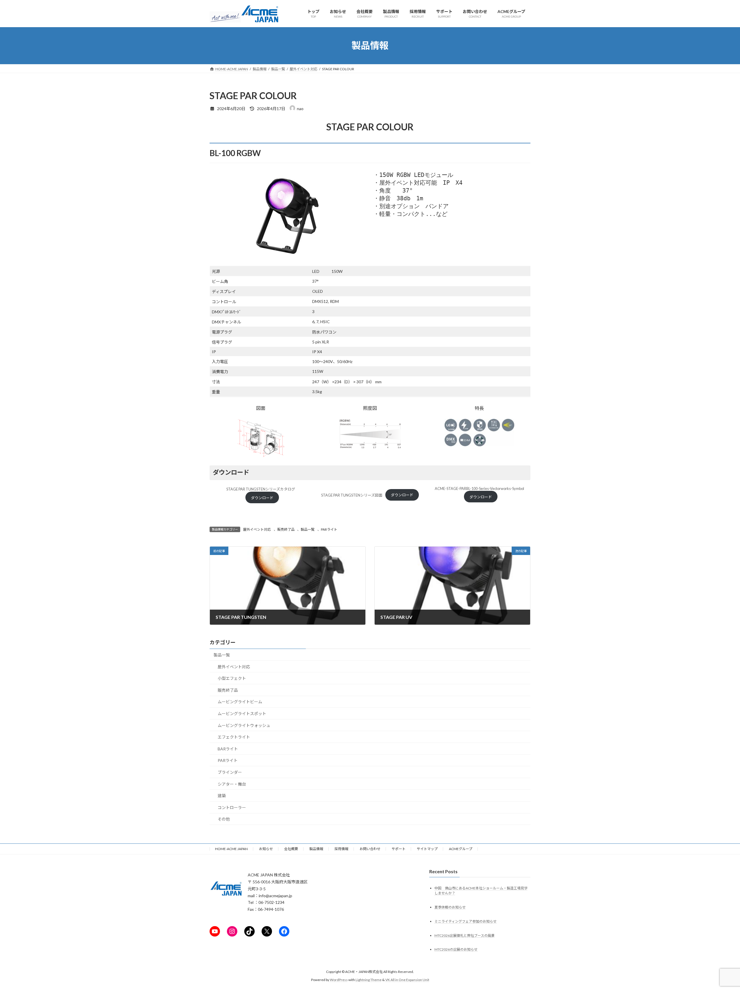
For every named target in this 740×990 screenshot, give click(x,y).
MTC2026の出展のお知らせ (456, 950)
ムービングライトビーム (240, 702)
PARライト (329, 529)
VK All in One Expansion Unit (407, 980)
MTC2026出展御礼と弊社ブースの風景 (464, 935)
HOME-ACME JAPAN (231, 849)
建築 (222, 795)
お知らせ (266, 849)
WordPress (339, 980)
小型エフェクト (232, 678)
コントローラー (232, 807)
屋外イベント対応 (257, 529)
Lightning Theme (369, 980)
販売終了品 (286, 529)
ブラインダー (230, 772)
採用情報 (341, 849)
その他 (224, 819)
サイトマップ (427, 849)
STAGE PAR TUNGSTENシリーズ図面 (351, 495)
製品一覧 (307, 529)
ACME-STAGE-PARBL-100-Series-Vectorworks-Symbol (479, 488)
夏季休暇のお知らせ (450, 907)
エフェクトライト (234, 737)
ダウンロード (262, 497)
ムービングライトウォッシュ (244, 725)
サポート (399, 849)
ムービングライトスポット (242, 713)
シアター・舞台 (232, 784)
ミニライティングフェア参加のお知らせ (465, 921)
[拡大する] (281, 426)
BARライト (228, 748)
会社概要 (291, 849)
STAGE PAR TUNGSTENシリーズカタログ (260, 489)
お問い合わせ (370, 849)
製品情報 (316, 849)
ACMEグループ (460, 849)
